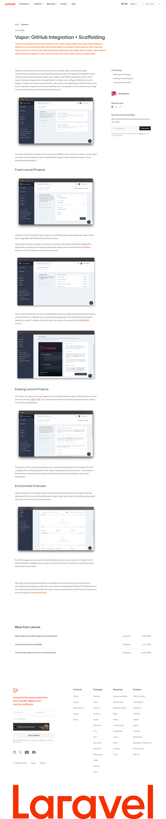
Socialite (97, 748)
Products (37, 4)
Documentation (120, 696)
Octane (96, 713)
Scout (95, 719)
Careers (116, 748)
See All (136, 754)
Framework (24, 4)
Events (63, 4)
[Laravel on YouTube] (27, 752)
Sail (95, 737)
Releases (25, 24)
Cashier (96, 696)
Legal (33, 763)
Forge (76, 702)
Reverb (96, 766)
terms (141, 133)
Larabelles (118, 731)
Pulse (95, 760)
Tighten (136, 713)
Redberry (137, 708)
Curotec (136, 731)
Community (118, 725)
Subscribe (145, 128)
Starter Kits (118, 702)
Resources (51, 4)
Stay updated (34, 735)
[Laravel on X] (20, 752)
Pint (95, 731)
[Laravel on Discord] (34, 752)
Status (43, 763)
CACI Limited (139, 696)
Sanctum (97, 743)
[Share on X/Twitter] (116, 107)
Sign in (133, 4)
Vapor (38, 154)
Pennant (97, 725)
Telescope (97, 754)
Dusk (95, 702)
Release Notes (119, 708)
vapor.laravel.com (39, 592)
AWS (59, 154)
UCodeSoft (138, 702)
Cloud (76, 696)
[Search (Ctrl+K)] (151, 4)
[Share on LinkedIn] (112, 107)
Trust (115, 754)
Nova (75, 719)
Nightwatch (78, 708)
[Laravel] (10, 4)
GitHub (33, 74)
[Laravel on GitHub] (14, 752)
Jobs (115, 743)
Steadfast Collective (142, 743)
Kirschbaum (138, 748)
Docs (74, 4)
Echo (95, 772)
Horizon (96, 708)
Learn (115, 737)
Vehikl (136, 719)
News (115, 719)
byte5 (135, 725)
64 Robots (137, 737)
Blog (17, 24)
